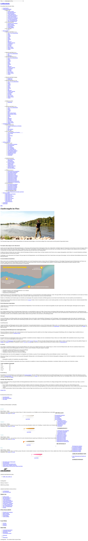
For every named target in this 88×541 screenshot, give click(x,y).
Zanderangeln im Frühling (13, 175)
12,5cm (13, 413)
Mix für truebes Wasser (12, 114)
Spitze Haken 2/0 (8, 195)
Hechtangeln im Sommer (12, 187)
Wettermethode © (63, 342)
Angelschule (5, 202)
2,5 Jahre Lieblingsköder (12, 18)
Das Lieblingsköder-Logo (12, 20)
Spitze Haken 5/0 (8, 199)
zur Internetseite (6, 491)
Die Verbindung (11, 147)
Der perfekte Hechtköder (12, 185)
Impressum (5, 535)
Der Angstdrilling (11, 148)
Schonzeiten (10, 155)
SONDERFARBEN (7, 123)
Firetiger (9, 39)
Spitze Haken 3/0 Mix (9, 198)
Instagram (5, 524)
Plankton (9, 137)
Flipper (9, 139)
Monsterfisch (5, 532)
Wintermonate (56, 326)
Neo (8, 40)
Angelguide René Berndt (7, 530)
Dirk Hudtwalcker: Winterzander (11, 160)
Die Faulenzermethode (12, 151)
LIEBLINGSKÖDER (7, 9)
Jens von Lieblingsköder (12, 21)
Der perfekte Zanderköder (12, 172)
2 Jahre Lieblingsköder (12, 16)
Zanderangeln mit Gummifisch (13, 171)
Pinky (9, 37)
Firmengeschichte (11, 13)
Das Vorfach (10, 146)
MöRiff (9, 141)
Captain (9, 36)
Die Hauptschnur (11, 145)
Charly (9, 126)
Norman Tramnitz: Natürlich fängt (11, 163)
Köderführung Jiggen (12, 152)
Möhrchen (10, 41)
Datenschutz (5, 537)
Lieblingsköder (5, 3)
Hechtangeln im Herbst (12, 188)
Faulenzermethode (28, 374)
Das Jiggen (5, 399)
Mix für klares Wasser (12, 112)
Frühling (2, 342)
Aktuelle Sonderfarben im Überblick (14, 125)
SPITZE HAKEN (6, 192)
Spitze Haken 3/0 (8, 197)
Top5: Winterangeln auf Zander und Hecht (16, 191)
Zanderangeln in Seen (12, 174)
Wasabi (9, 49)
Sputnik (9, 138)
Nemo (9, 136)
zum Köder (28, 419)
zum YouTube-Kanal (7, 492)
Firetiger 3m (10, 79)
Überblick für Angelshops (12, 23)
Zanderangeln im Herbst (12, 177)
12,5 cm (31, 340)
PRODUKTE (5, 30)
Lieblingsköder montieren (12, 150)
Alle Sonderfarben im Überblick (15, 132)
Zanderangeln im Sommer (12, 176)
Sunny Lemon (10, 47)
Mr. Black (9, 44)
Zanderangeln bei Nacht (12, 179)
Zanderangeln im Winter (12, 178)
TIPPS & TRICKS (6, 142)
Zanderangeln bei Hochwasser (13, 180)
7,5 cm (24, 342)
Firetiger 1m (10, 78)
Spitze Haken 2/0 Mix (9, 196)
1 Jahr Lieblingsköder (12, 14)
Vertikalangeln (10, 153)
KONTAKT (5, 203)
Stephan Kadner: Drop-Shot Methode (11, 167)
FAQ (9, 29)
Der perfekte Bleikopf (12, 149)
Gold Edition (10, 43)
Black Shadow (10, 129)
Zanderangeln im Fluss (12, 173)
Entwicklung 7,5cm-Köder (13, 17)
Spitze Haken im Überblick (10, 193)
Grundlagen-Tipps (16, 333)
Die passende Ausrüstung (12, 144)
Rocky (9, 134)
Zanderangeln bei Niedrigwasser (14, 182)
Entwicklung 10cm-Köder (13, 15)
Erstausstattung (10, 26)
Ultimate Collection (11, 42)
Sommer (29, 299)
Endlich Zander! (11, 11)
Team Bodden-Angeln (7, 533)
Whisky (9, 35)
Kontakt (4, 507)
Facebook (5, 525)
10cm (9, 413)
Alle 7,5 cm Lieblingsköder (13, 33)
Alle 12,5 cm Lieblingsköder (13, 81)
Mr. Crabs (9, 130)
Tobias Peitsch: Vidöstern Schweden (12, 165)
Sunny (9, 34)
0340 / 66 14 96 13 (7, 476)
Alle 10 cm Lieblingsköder (13, 57)
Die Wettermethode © (12, 12)
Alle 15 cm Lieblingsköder (13, 107)
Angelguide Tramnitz (7, 531)
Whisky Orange (11, 48)
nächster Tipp (3, 390)
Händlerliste (10, 102)
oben (1, 205)
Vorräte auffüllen (11, 27)
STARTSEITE (6, 8)
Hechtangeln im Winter (12, 189)
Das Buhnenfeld (11, 161)
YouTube (4, 523)
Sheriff (9, 38)
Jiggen (36, 376)
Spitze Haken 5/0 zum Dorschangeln (8, 201)
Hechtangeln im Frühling (12, 186)
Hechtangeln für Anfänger (13, 184)
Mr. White (9, 45)
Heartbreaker (10, 135)
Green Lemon (10, 133)
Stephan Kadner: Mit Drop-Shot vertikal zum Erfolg (13, 466)
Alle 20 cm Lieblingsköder (13, 53)
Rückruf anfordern (11, 25)
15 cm (36, 340)
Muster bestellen (11, 24)
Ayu (8, 128)
